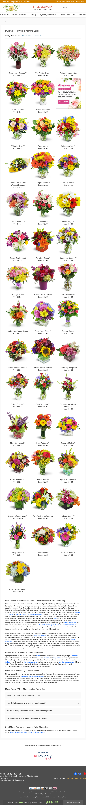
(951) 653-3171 (5, 778)
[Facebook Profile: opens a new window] (75, 773)
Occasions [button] (23, 15)
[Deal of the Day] (68, 93)
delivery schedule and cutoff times (32, 676)
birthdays (8, 662)
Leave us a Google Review (76, 778)
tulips (66, 622)
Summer (14, 15)
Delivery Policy (62, 797)
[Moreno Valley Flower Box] (14, 8)
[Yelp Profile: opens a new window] (84, 773)
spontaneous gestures (35, 614)
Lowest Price (38, 36)
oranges (47, 658)
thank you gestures (30, 662)
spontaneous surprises (67, 662)
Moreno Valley (22, 732)
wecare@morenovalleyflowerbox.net (12, 780)
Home (2, 22)
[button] (80, 796)
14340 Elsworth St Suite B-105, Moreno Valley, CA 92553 (19, 776)
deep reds (56, 658)
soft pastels (42, 625)
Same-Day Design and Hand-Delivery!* (16, 1)
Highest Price (26, 36)
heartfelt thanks (21, 614)
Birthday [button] (33, 15)
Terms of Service (24, 797)
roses (55, 618)
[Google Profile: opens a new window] (79, 773)
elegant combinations (69, 625)
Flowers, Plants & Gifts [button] (67, 15)
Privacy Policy (36, 797)
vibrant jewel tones (52, 625)
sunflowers (72, 622)
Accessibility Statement (48, 797)
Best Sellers (15, 36)
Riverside (13, 732)
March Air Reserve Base (36, 732)
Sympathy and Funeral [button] (48, 15)
